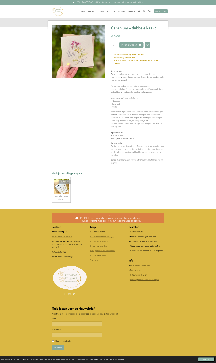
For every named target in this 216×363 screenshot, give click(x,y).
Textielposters (96, 260)
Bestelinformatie (136, 232)
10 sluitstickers (61, 196)
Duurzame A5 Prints (98, 255)
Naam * (55, 319)
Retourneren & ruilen (138, 275)
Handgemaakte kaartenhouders (102, 251)
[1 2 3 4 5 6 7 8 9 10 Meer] (114, 45)
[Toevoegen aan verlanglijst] (147, 45)
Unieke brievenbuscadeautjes (102, 237)
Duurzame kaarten (97, 232)
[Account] (139, 11)
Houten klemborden (98, 246)
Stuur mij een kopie (63, 341)
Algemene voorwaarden (140, 265)
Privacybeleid (136, 270)
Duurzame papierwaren (99, 241)
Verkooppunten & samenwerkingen (144, 280)
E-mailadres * (57, 330)
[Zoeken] (144, 11)
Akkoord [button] (206, 359)
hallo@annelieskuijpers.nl (62, 237)
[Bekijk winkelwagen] (149, 11)
